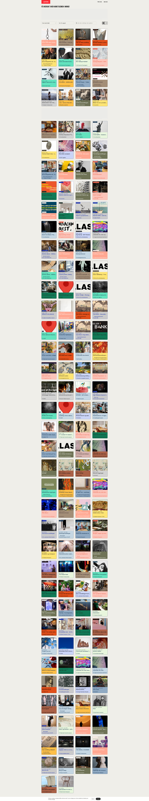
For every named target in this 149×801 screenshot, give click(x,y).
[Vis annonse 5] (106, 118)
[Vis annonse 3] (104, 118)
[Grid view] (103, 23)
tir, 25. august (62, 23)
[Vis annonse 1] (102, 118)
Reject (93, 798)
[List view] (106, 23)
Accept (98, 798)
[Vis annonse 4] (105, 118)
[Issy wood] (74, 14)
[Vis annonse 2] (103, 118)
